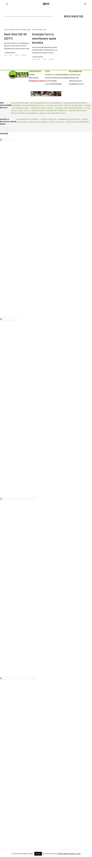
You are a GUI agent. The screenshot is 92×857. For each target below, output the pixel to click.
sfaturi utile (74, 78)
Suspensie (23, 30)
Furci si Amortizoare (11, 30)
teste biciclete (74, 74)
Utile (44, 30)
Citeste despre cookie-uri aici (68, 853)
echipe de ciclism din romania (56, 74)
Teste (29, 30)
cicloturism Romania (53, 84)
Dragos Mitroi (10, 53)
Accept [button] (38, 853)
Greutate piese (37, 30)
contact (32, 74)
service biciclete (75, 81)
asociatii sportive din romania (57, 78)
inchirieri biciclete (76, 84)
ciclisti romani (51, 81)
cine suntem (33, 78)
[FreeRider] (46, 3)
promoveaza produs (37, 81)
